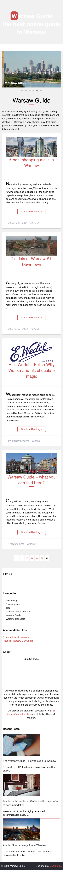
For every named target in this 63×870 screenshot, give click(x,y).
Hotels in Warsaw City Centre (18, 640)
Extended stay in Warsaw (16, 637)
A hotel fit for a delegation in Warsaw (24, 845)
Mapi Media (56, 866)
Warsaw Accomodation (18, 611)
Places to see (13, 604)
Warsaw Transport (15, 618)
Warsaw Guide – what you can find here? (31, 479)
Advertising (12, 600)
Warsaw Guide (31, 16)
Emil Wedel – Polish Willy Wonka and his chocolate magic (31, 370)
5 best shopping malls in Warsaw (31, 162)
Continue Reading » (31, 211)
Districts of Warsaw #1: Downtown (32, 261)
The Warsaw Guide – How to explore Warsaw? (30, 761)
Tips (8, 607)
